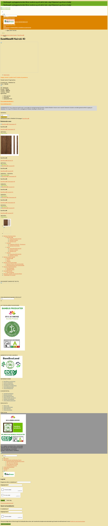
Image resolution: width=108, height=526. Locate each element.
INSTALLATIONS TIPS (9, 24)
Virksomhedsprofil (8, 388)
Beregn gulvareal (8, 395)
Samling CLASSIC (13, 240)
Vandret (8, 252)
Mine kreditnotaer (8, 407)
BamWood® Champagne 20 (8, 129)
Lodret (8, 247)
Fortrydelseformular (9, 396)
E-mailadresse (4, 509)
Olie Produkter (10, 272)
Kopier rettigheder (8, 382)
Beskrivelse (6, 74)
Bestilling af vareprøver (9, 381)
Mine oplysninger (8, 410)
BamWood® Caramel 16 (7, 192)
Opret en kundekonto (5, 524)
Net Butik (6, 16)
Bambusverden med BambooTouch (15, 19)
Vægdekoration (10, 269)
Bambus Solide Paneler (11, 35)
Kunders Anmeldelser (9, 399)
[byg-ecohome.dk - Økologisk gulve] (5, 8)
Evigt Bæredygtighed (9, 23)
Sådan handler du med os (10, 397)
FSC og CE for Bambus (12, 462)
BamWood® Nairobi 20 (7, 160)
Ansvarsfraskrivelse (9, 384)
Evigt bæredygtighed (9, 467)
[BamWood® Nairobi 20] (7, 225)
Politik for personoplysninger (77, 521)
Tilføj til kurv (3, 117)
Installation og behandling (10, 385)
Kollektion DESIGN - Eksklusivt (17, 244)
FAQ (5, 26)
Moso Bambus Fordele (12, 464)
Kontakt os (6, 29)
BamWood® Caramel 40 (7, 171)
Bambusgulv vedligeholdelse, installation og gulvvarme (17, 27)
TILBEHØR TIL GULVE (9, 275)
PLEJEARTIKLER (8, 271)
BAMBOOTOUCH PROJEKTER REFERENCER (16, 22)
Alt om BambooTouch (9, 17)
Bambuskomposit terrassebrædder (15, 265)
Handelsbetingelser (8, 393)
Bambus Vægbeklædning (10, 266)
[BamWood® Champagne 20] (7, 233)
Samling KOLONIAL (14, 245)
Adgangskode (4, 485)
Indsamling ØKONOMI (15, 238)
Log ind (2, 500)
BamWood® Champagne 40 (8, 181)
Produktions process (11, 465)
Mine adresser (7, 408)
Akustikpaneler (10, 268)
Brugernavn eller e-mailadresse (9, 482)
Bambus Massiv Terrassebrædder (15, 264)
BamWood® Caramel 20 (7, 213)
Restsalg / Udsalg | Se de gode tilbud (13, 273)
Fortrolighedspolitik (9, 387)
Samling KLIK (12, 241)
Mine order (6, 405)
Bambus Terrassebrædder (10, 262)
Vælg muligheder (5, 175)
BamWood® (21, 35)
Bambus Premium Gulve (10, 236)
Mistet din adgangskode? (7, 503)
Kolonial (8, 243)
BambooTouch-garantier (12, 20)
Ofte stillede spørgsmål (9, 400)
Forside (2, 35)
